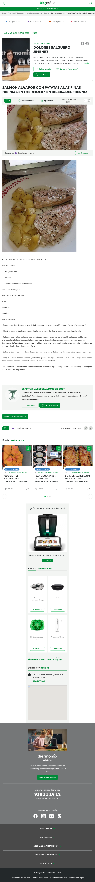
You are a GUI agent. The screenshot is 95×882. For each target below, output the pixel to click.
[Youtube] (43, 816)
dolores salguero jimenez (33, 13)
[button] (91, 3)
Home (4, 13)
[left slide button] (4, 496)
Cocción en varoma (12, 469)
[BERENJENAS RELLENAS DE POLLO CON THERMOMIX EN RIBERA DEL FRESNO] (78, 458)
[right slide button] (90, 496)
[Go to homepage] (47, 3)
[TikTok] (59, 816)
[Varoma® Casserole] (57, 586)
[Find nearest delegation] (4, 3)
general (46, 13)
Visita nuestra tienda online (46, 8)
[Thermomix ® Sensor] (57, 625)
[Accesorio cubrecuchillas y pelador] (37, 586)
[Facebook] (35, 816)
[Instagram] (51, 816)
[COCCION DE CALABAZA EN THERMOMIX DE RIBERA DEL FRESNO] (17, 458)
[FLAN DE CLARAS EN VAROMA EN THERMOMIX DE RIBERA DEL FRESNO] (47, 458)
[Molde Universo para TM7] (37, 625)
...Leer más (84, 63)
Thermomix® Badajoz (15, 13)
